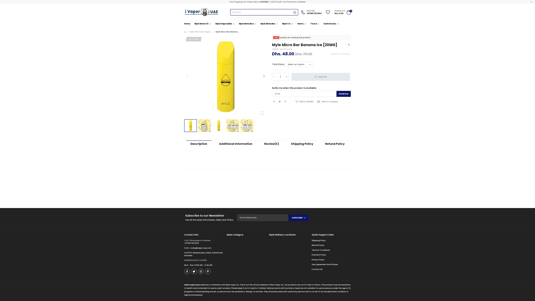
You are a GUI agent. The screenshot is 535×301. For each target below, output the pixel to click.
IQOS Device (330, 23)
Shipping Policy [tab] (302, 144)
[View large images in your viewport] (262, 113)
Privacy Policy (318, 259)
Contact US (317, 269)
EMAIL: (187, 248)
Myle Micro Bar (286, 49)
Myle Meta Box (246, 23)
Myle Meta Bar (268, 23)
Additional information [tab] (235, 144)
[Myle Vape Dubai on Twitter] (194, 271)
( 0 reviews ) (346, 54)
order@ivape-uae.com (200, 248)
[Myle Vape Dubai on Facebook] (187, 271)
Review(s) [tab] (271, 144)
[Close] (531, 2)
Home (187, 23)
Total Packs (278, 64)
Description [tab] (198, 144)
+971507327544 (191, 243)
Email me (343, 93)
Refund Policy (318, 245)
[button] (264, 76)
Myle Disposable (223, 23)
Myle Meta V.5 (201, 23)
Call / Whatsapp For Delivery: (197, 240)
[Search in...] (295, 12)
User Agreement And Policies (325, 264)
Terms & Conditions (321, 250)
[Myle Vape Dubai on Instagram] (201, 271)
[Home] (185, 31)
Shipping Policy (319, 240)
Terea (313, 23)
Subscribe (297, 217)
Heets (300, 23)
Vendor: (275, 49)
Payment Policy (319, 254)
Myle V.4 (286, 23)
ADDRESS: (188, 252)
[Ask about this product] (349, 45)
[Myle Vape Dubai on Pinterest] (208, 271)
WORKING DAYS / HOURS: (195, 260)
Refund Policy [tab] (335, 144)
